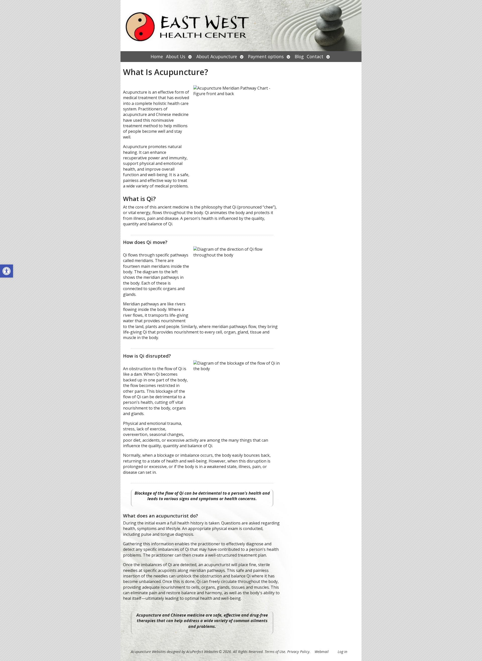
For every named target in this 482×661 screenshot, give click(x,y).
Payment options (266, 56)
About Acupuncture (216, 56)
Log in (342, 651)
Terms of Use (275, 651)
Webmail (322, 651)
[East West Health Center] (241, 25)
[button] (6, 271)
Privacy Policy (298, 651)
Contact (315, 56)
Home (157, 56)
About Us (175, 56)
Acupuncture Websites (148, 651)
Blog (299, 56)
